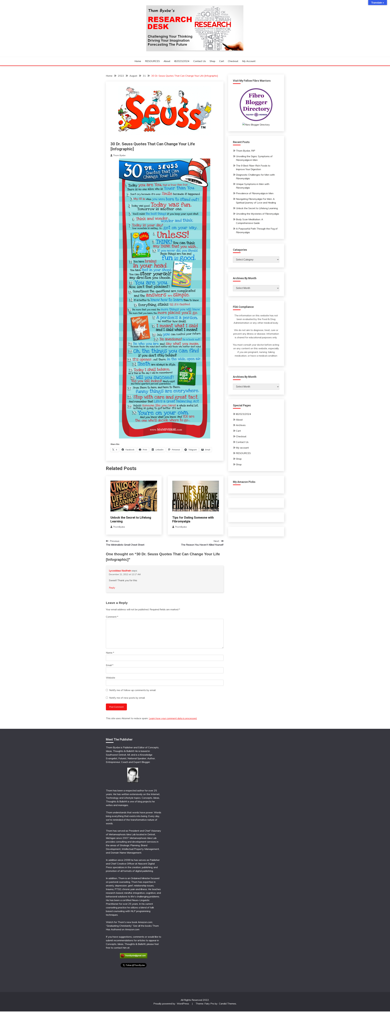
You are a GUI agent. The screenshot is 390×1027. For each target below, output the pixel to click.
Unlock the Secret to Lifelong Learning (257, 208)
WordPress (183, 1003)
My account (248, 61)
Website (110, 677)
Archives (241, 425)
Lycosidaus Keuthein (120, 570)
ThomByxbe (119, 526)
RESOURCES (152, 61)
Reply (112, 587)
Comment (112, 616)
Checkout (233, 61)
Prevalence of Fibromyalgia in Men (254, 193)
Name (110, 652)
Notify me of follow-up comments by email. (132, 690)
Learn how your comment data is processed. (173, 718)
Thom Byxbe (119, 155)
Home (138, 61)
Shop (212, 61)
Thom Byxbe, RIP (245, 150)
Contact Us (199, 61)
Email (109, 665)
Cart (221, 61)
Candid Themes (227, 1003)
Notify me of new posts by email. (127, 697)
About (167, 61)
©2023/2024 (181, 61)
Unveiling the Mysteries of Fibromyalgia (257, 213)
